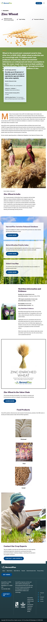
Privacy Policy (40, 570)
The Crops (5, 10)
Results (23, 570)
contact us (6, 594)
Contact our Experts (14, 558)
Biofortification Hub (31, 570)
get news (39, 3)
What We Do (9, 570)
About (3, 570)
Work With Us (17, 570)
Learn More (12, 235)
